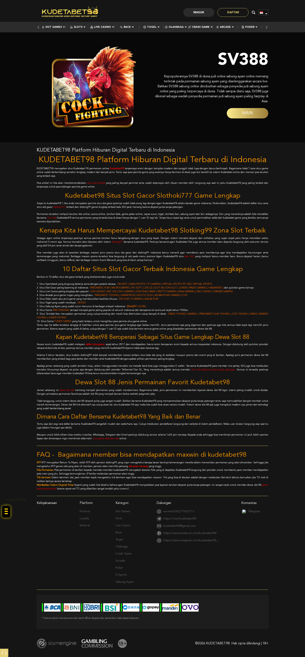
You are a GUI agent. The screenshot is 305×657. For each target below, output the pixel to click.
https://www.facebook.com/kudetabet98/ (190, 533)
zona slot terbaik (96, 183)
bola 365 (189, 256)
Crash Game (201, 27)
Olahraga (176, 27)
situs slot (51, 218)
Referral (85, 525)
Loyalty (84, 518)
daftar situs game (95, 344)
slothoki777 (59, 207)
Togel (151, 27)
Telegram (254, 511)
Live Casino (102, 27)
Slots (78, 27)
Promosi (85, 511)
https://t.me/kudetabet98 (179, 518)
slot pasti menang (138, 466)
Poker (249, 27)
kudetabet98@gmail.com (179, 525)
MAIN (247, 113)
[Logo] (70, 12)
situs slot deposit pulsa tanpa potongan (213, 370)
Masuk (198, 12)
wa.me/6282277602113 (178, 511)
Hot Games (53, 27)
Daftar (233, 12)
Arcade (225, 27)
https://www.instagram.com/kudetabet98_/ (190, 540)
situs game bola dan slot (106, 438)
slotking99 (117, 242)
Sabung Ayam (125, 581)
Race (127, 27)
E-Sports (121, 574)
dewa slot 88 (67, 390)
